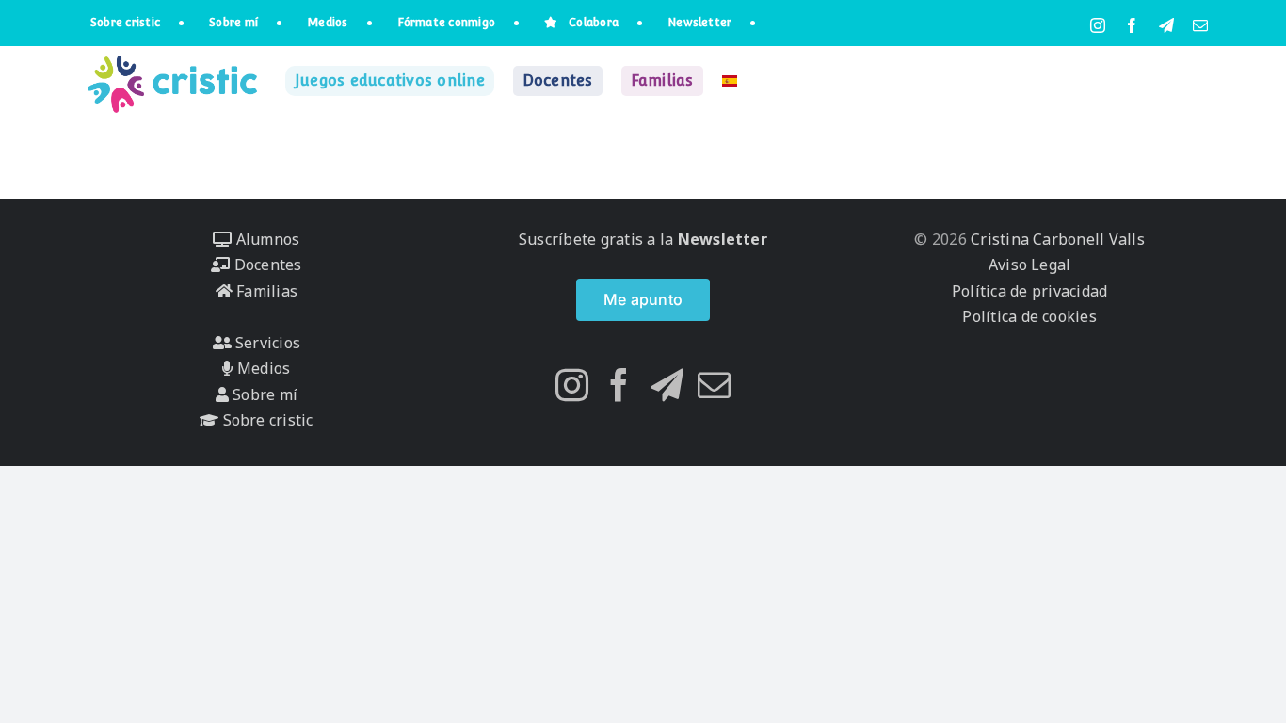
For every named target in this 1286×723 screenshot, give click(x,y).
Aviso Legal (1030, 264)
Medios (261, 368)
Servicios (266, 342)
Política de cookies (1029, 316)
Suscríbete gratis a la (643, 239)
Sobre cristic (265, 420)
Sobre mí (263, 394)
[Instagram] (571, 384)
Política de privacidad (1029, 291)
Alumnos (265, 239)
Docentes (265, 264)
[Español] (729, 81)
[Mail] (714, 384)
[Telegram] (667, 384)
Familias (265, 291)
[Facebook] (619, 384)
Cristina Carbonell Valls (1056, 239)
